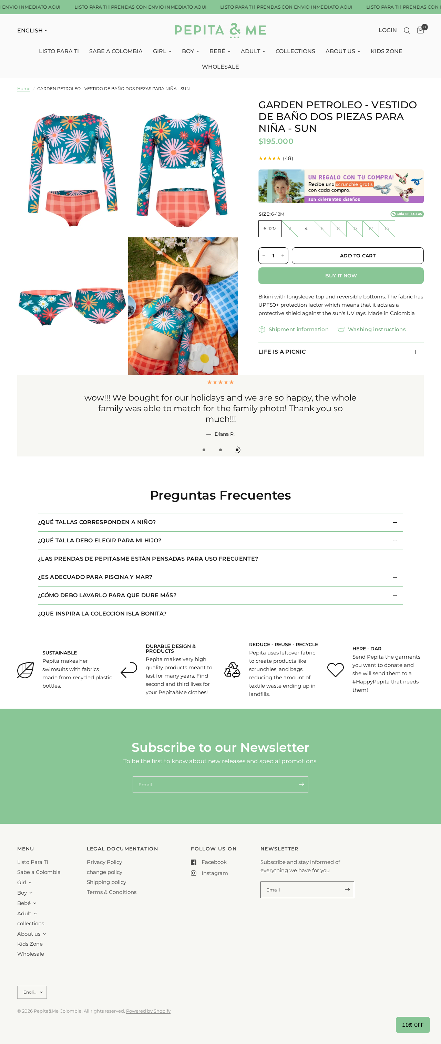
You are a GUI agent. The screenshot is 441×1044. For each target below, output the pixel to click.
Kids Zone (386, 51)
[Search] (407, 30)
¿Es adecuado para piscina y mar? (95, 577)
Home (23, 88)
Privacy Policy (104, 862)
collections (295, 51)
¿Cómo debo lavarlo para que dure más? (107, 595)
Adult (250, 51)
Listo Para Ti (59, 51)
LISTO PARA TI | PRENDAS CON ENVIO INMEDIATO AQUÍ (133, 7)
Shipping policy (106, 882)
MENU (25, 848)
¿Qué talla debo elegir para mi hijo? (100, 540)
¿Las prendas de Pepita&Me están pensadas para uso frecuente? (148, 558)
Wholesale (220, 66)
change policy (104, 872)
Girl (159, 51)
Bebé (217, 51)
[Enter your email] (301, 784)
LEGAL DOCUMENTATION (122, 848)
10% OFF (413, 1025)
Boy (188, 51)
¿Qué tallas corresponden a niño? (97, 522)
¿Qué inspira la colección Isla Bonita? (102, 613)
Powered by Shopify (148, 1011)
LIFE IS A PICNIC (282, 351)
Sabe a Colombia (116, 51)
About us (340, 51)
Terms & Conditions (111, 892)
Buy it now (341, 276)
